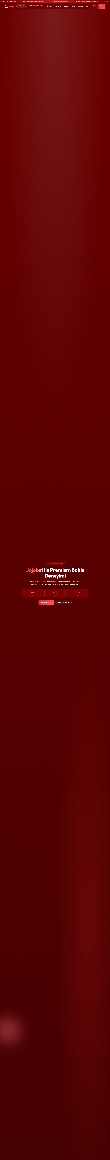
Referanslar (58, 6)
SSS (87, 6)
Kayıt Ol (101, 6)
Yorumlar (80, 6)
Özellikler (49, 6)
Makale (73, 6)
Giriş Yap (94, 6)
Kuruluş (66, 6)
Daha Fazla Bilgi (63, 602)
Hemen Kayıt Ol (46, 602)
